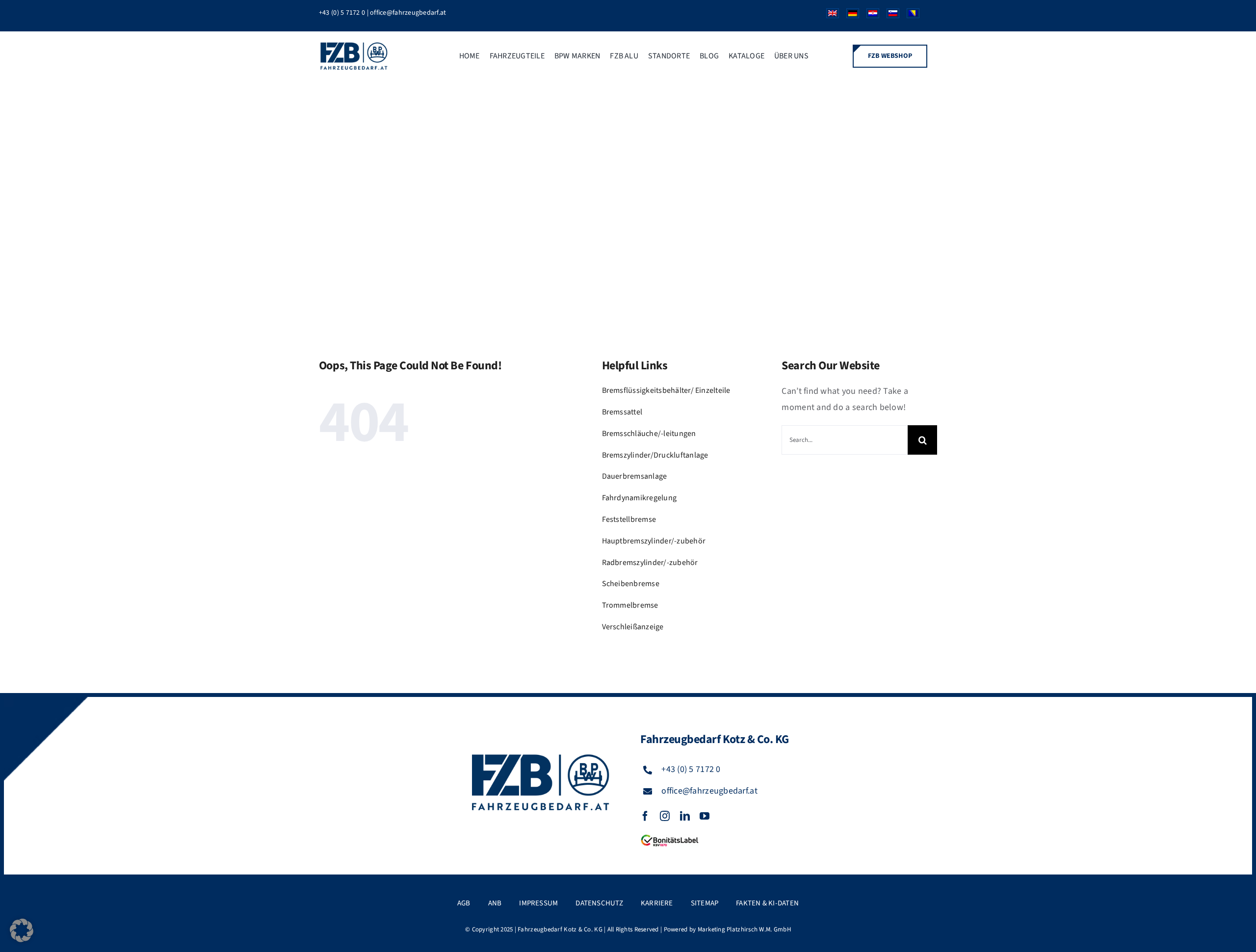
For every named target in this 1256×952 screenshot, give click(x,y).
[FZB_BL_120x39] (669, 835)
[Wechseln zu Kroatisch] (869, 15)
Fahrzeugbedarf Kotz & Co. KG (560, 929)
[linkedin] (685, 816)
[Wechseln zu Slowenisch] (889, 15)
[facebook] (645, 816)
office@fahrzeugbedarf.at (408, 13)
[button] (21, 930)
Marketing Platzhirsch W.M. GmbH (744, 929)
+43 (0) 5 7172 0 (342, 13)
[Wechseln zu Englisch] (829, 15)
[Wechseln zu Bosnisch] (909, 15)
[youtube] (704, 816)
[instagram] (665, 816)
